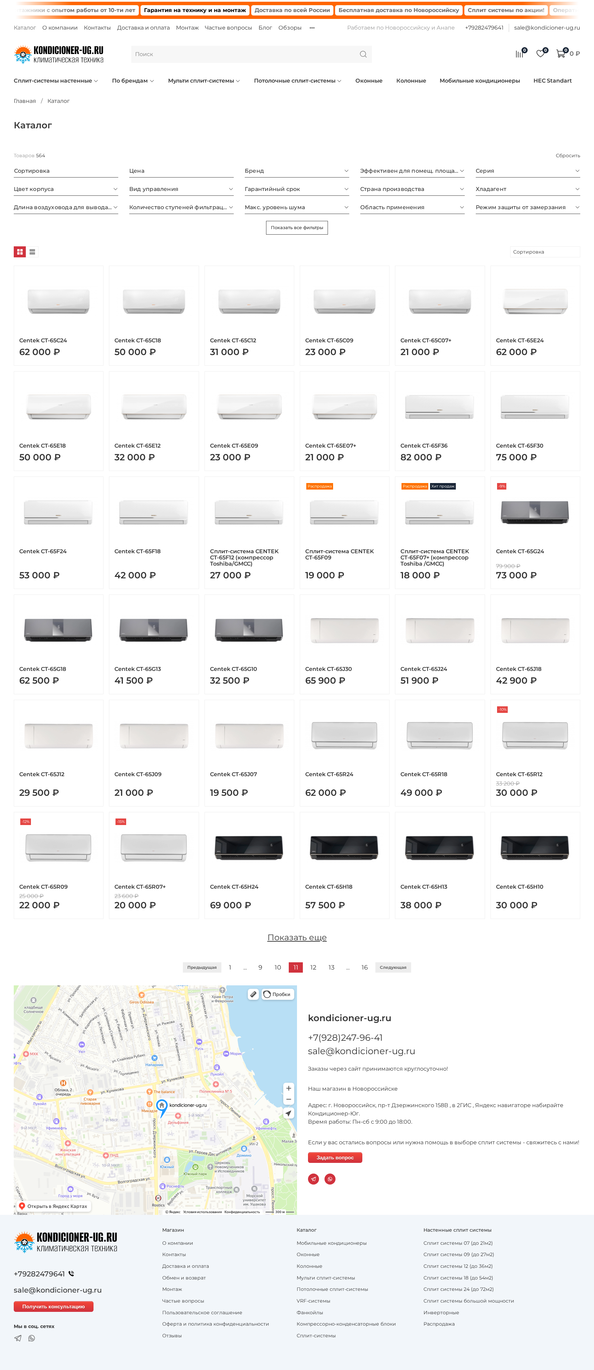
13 (331, 967)
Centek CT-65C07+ (425, 340)
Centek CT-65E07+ (330, 445)
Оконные (369, 80)
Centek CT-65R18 (423, 774)
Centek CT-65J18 (518, 669)
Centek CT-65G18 (42, 669)
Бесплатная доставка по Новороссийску (362, 10)
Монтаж (187, 27)
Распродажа (439, 1324)
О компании (60, 27)
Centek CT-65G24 (520, 551)
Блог (265, 27)
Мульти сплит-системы (201, 80)
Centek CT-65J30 (328, 669)
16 (365, 967)
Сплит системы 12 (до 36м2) (458, 1266)
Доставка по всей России (255, 10)
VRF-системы (313, 1301)
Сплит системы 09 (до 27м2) (459, 1254)
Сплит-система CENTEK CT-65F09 (339, 554)
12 (313, 967)
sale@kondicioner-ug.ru (547, 27)
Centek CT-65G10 (233, 669)
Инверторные (441, 1312)
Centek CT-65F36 (424, 445)
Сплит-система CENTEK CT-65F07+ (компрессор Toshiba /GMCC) (434, 557)
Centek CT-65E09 (234, 445)
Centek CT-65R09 (43, 887)
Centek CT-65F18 (137, 551)
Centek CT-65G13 (137, 669)
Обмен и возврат (184, 1278)
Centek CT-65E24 (520, 340)
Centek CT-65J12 (41, 774)
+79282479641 (484, 27)
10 (278, 967)
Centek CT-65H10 (519, 887)
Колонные (411, 80)
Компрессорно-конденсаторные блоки (346, 1324)
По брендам (130, 80)
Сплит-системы (316, 1335)
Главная (25, 101)
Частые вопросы (228, 27)
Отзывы (172, 1335)
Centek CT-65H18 (328, 887)
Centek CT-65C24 (43, 340)
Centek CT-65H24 (234, 887)
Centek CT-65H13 (423, 887)
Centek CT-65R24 (329, 774)
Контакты (97, 27)
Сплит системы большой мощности (469, 1301)
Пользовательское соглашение (202, 1312)
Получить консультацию (53, 1306)
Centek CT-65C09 (329, 340)
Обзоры (290, 27)
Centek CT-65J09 (138, 774)
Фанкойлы (310, 1312)
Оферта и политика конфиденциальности (215, 1324)
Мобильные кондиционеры (480, 80)
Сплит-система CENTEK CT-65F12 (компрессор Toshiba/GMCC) (244, 557)
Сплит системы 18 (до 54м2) (458, 1278)
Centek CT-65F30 (519, 445)
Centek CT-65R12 (519, 774)
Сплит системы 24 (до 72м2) (459, 1289)
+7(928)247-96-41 (345, 1037)
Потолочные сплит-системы (295, 80)
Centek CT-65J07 (233, 774)
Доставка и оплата (143, 27)
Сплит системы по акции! (469, 10)
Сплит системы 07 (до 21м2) (458, 1243)
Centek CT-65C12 (233, 340)
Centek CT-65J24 (423, 669)
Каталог (25, 27)
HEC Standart (553, 80)
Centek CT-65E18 (42, 445)
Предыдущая (202, 967)
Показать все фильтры (297, 227)
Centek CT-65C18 (137, 340)
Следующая (393, 967)
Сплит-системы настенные (53, 80)
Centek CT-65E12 (137, 445)
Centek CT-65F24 (43, 551)
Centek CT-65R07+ (140, 887)
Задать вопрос (335, 1157)
